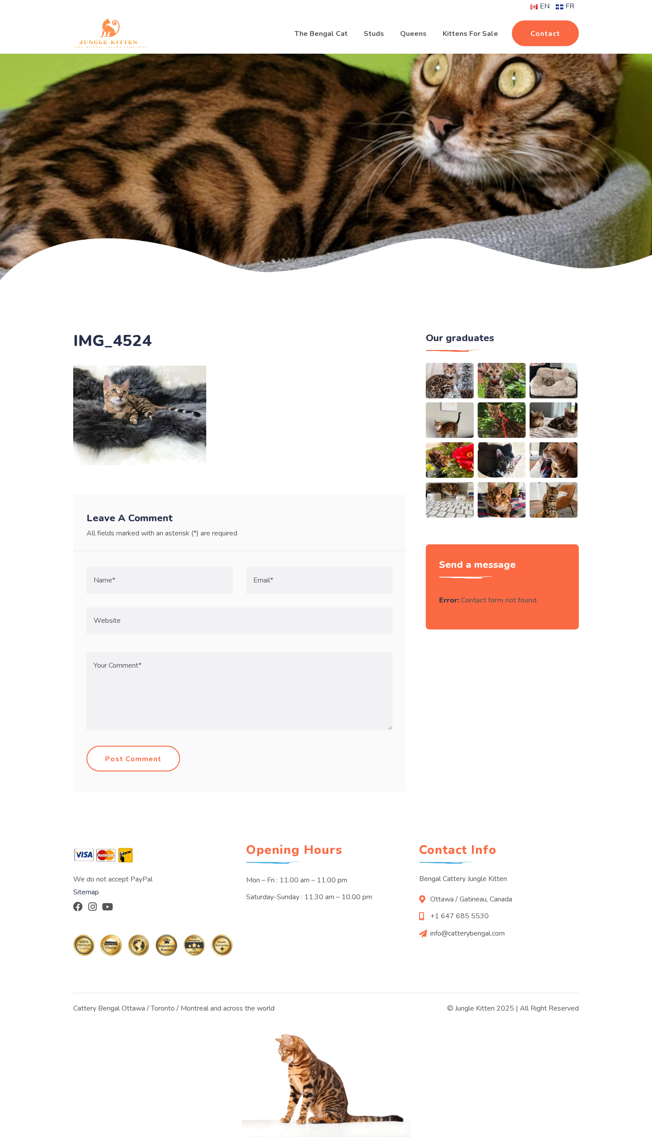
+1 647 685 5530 (459, 916)
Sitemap (86, 892)
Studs (374, 34)
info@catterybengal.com (467, 933)
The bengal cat (321, 34)
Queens (413, 34)
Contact (545, 34)
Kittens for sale (470, 34)
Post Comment (133, 759)
